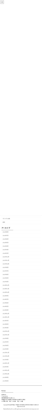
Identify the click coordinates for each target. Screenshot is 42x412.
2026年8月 (5, 232)
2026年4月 (5, 246)
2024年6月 (5, 303)
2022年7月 (5, 342)
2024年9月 (5, 296)
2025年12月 (6, 257)
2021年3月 (5, 359)
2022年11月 (6, 335)
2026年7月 (5, 235)
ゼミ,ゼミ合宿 (6, 218)
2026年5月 (5, 242)
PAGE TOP (39, 397)
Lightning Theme (21, 409)
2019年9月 (5, 377)
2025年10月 (6, 264)
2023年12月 (6, 313)
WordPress (11, 409)
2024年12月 (6, 285)
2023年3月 (5, 327)
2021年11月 (6, 352)
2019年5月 (5, 381)
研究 (4, 222)
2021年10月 (6, 356)
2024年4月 (5, 310)
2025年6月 (5, 274)
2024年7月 (5, 299)
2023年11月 (6, 317)
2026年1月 (5, 253)
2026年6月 (5, 239)
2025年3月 (5, 281)
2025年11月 (6, 260)
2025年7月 (5, 271)
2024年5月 (5, 306)
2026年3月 (5, 249)
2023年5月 (5, 324)
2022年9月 (5, 338)
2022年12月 (6, 331)
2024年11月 (6, 288)
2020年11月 (6, 363)
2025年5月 (5, 278)
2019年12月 (6, 370)
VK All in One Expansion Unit (32, 409)
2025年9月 (5, 267)
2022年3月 (5, 349)
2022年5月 (5, 345)
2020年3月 (5, 367)
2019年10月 (6, 374)
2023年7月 (5, 320)
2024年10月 (6, 292)
